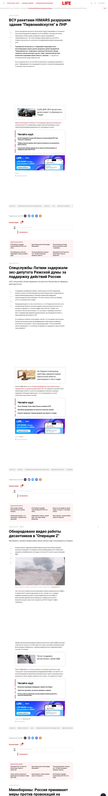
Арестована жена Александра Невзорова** (41, 245)
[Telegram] (32, 216)
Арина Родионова (21, 721)
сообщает (47, 297)
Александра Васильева (22, 175)
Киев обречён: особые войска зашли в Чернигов (62, 516)
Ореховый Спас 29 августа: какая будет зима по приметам (61, 253)
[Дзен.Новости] (25, 216)
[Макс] (29, 216)
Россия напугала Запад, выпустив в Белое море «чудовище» (60, 246)
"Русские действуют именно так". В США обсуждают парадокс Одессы (40, 253)
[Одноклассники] (40, 216)
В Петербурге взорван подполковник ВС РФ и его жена (18, 246)
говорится (54, 55)
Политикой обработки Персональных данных (40, 8)
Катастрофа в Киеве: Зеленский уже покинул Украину (18, 509)
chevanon (21, 436)
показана (21, 591)
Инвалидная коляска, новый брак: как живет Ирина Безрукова (40, 517)
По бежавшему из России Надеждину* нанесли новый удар (19, 253)
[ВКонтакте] (36, 216)
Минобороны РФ (56, 587)
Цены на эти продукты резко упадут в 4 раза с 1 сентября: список (61, 509)
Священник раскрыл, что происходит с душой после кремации (18, 517)
